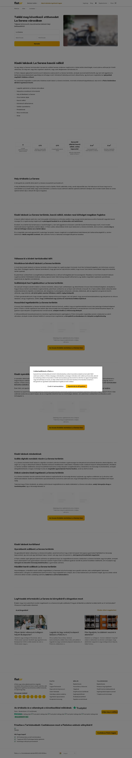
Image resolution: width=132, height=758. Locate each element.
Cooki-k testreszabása (55, 386)
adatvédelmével (54, 381)
